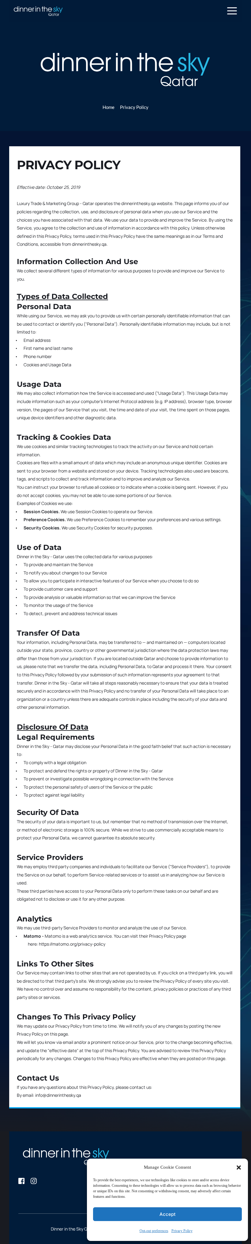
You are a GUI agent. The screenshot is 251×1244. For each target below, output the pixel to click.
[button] (239, 1167)
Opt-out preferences (154, 1231)
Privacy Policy (182, 1231)
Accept (167, 1214)
